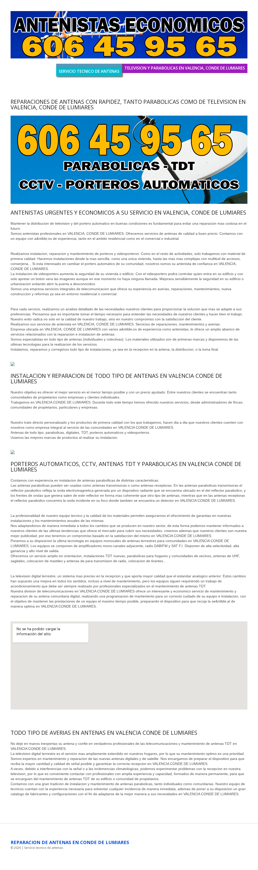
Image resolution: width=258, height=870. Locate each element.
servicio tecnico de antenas (89, 71)
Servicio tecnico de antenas (43, 848)
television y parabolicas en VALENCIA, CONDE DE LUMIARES (184, 68)
